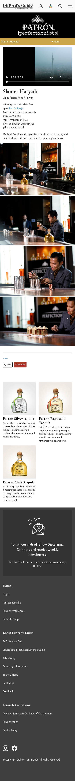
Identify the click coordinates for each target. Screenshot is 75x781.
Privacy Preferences (14, 611)
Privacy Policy (10, 722)
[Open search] (60, 6)
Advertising (9, 658)
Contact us (8, 683)
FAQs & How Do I (12, 641)
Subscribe (20, 365)
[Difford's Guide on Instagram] (7, 748)
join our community (55, 562)
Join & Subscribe (12, 602)
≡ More (55, 41)
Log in (6, 594)
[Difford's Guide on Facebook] (16, 748)
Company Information (15, 666)
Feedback (8, 691)
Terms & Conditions (16, 705)
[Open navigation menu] (70, 6)
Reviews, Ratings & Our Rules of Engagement (27, 713)
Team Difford (10, 674)
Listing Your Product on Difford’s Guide (24, 649)
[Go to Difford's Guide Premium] (50, 6)
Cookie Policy (10, 730)
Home (5, 358)
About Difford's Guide (18, 633)
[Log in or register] (41, 6)
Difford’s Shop (11, 619)
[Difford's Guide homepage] (19, 6)
